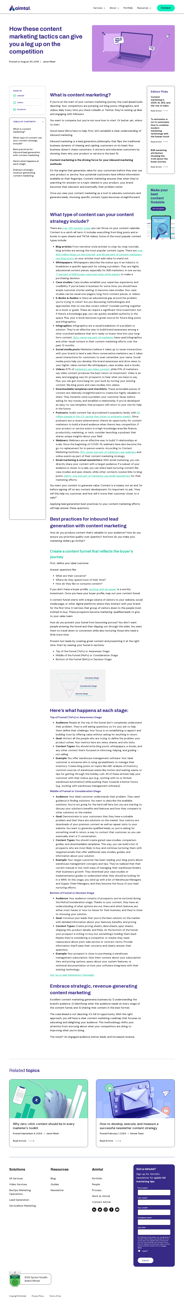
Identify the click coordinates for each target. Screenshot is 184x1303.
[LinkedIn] (94, 1209)
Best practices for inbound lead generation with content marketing (26, 152)
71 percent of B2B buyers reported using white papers (88, 274)
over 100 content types (76, 228)
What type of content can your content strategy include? (27, 140)
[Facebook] (111, 1209)
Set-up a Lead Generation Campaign (72, 975)
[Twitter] (100, 1209)
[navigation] (20, 8)
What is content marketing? (22, 130)
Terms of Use (55, 1296)
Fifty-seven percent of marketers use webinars (108, 452)
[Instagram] (105, 1209)
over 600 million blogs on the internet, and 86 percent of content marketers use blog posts (99, 254)
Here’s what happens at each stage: (26, 162)
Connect (166, 7)
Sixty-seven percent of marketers (93, 337)
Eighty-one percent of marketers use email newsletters (97, 476)
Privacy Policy (38, 1296)
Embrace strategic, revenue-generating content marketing (24, 172)
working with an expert (103, 589)
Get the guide (158, 208)
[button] (99, 8)
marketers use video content (92, 369)
